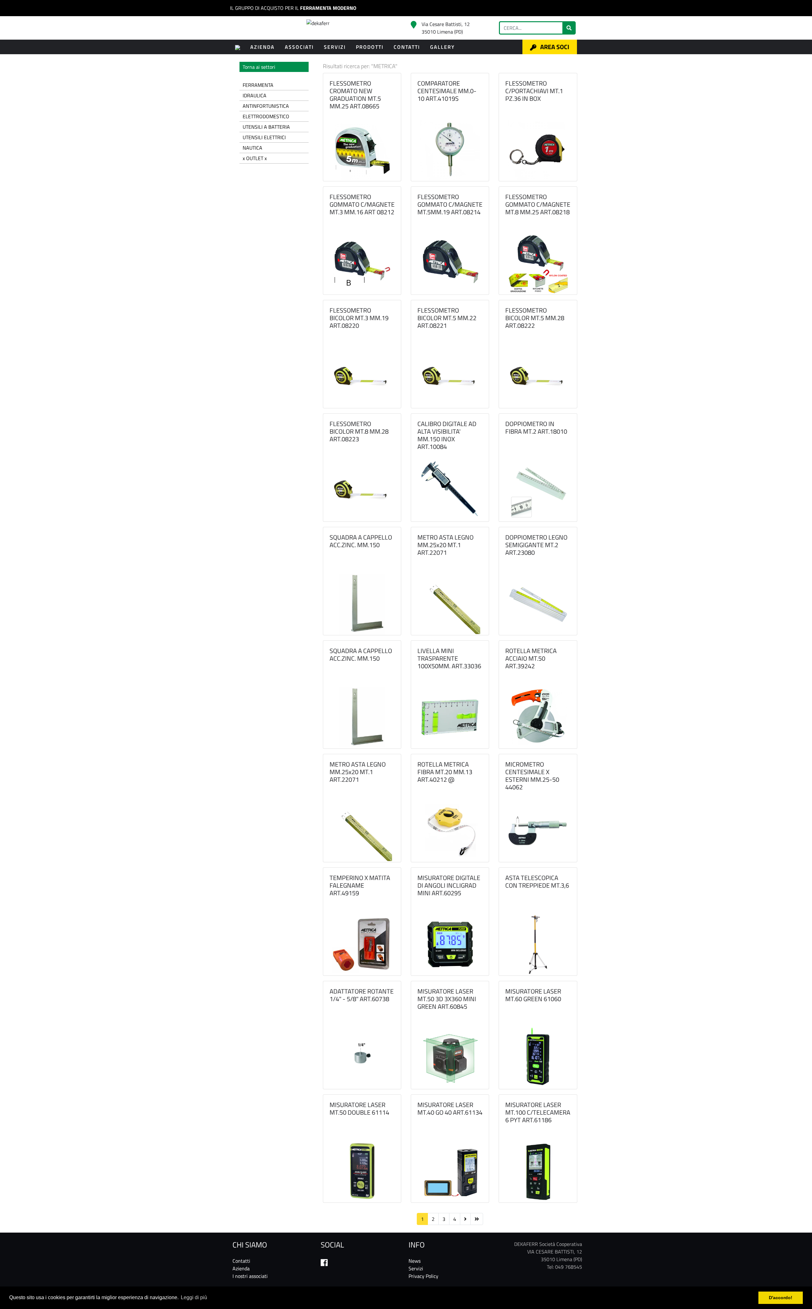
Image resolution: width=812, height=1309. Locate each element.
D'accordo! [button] (780, 1297)
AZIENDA (262, 47)
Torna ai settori (259, 67)
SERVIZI (335, 47)
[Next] (465, 1219)
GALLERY (442, 47)
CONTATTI (407, 47)
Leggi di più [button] (194, 1297)
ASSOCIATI (299, 47)
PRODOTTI (369, 47)
